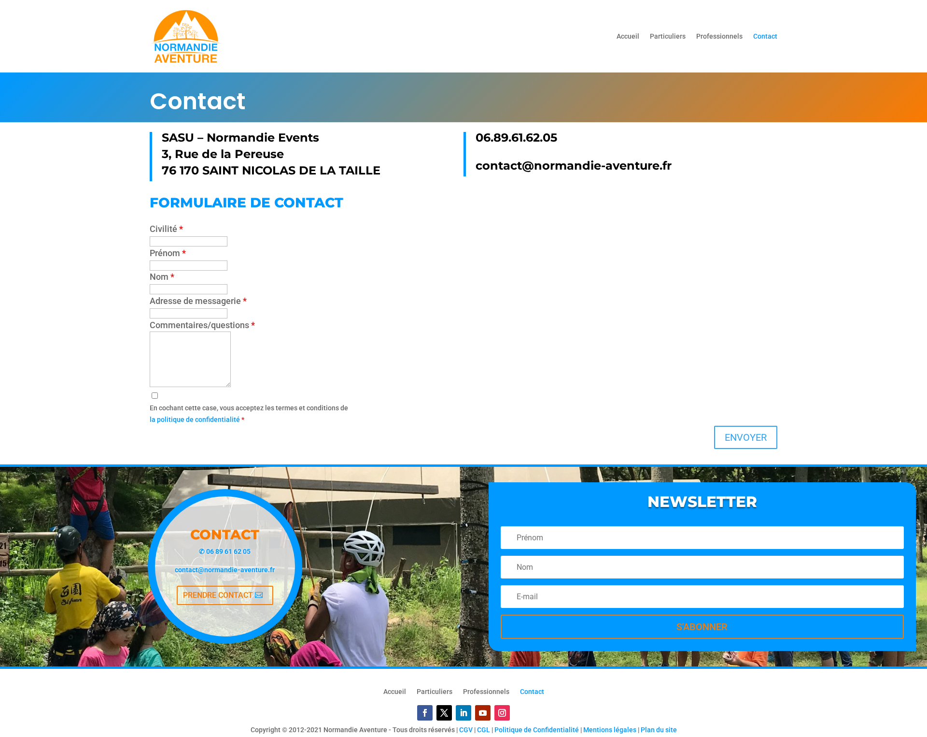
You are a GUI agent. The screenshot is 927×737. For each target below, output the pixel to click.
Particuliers (668, 36)
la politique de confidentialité (195, 419)
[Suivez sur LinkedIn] (463, 713)
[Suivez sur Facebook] (425, 713)
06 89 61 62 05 (228, 551)
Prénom (168, 253)
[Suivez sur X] (444, 713)
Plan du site (659, 730)
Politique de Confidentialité (536, 730)
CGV (466, 730)
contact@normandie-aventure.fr (225, 570)
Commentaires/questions (202, 325)
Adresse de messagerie (198, 301)
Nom (162, 277)
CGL (483, 730)
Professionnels (719, 36)
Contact (765, 36)
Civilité (166, 229)
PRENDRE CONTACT (218, 595)
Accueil (628, 36)
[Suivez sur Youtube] (483, 713)
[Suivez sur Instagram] (502, 713)
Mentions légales (609, 730)
